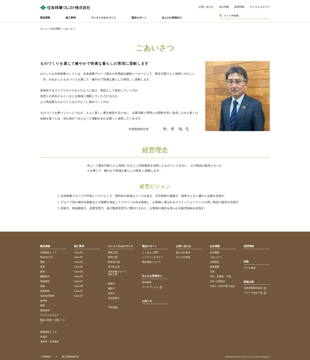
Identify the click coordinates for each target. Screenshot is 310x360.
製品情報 (45, 17)
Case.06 (78, 276)
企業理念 (214, 262)
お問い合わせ (205, 6)
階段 (42, 262)
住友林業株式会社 (253, 288)
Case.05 (78, 271)
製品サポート (139, 17)
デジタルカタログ (260, 6)
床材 (42, 266)
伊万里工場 (114, 266)
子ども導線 (249, 268)
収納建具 (45, 281)
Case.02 (78, 257)
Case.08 (78, 286)
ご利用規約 (45, 356)
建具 (42, 271)
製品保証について (151, 262)
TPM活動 (113, 307)
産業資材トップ (48, 332)
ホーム (44, 28)
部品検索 (146, 282)
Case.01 (78, 252)
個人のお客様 (183, 252)
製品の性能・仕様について (53, 321)
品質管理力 (114, 298)
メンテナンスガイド (152, 257)
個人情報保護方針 (70, 356)
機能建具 (45, 276)
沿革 (212, 271)
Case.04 (78, 266)
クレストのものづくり (103, 17)
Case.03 (78, 262)
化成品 (43, 336)
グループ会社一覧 (253, 292)
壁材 (42, 305)
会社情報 (224, 6)
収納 (42, 286)
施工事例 (71, 17)
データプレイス (150, 287)
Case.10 (78, 295)
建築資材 (45, 310)
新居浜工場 (114, 262)
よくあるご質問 (150, 252)
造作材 (43, 300)
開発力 (111, 288)
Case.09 (78, 291)
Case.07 (78, 281)
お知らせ (147, 300)
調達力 (111, 283)
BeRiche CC (46, 257)
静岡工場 (112, 257)
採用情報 (239, 6)
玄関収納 (45, 291)
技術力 (111, 293)
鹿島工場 (112, 252)
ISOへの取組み (218, 281)
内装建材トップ (48, 252)
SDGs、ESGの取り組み (222, 286)
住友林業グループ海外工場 (117, 273)
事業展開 (214, 266)
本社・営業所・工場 (220, 276)
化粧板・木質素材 (49, 341)
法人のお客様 (183, 257)
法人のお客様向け (172, 17)
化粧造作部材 (47, 295)
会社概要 (214, 252)
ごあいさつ (216, 257)
